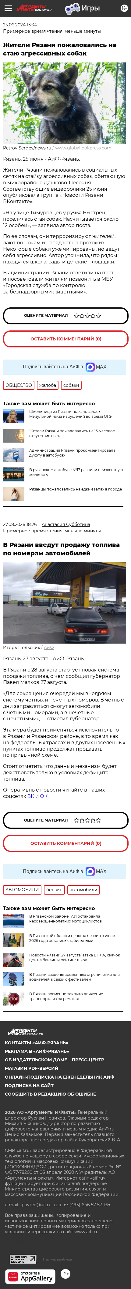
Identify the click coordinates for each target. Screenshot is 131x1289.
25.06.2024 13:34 (20, 25)
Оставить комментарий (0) (65, 339)
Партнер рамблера (57, 1259)
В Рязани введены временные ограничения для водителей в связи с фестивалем (74, 977)
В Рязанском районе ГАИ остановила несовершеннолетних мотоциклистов (65, 918)
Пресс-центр (88, 1060)
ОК (44, 796)
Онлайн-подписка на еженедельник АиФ (59, 1077)
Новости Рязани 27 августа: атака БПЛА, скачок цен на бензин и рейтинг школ (74, 957)
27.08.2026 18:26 (20, 524)
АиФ (49, 647)
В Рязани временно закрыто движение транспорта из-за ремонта (66, 996)
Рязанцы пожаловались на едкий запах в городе (75, 489)
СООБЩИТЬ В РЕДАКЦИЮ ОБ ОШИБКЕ (50, 1094)
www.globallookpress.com (83, 148)
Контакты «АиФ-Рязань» (36, 1043)
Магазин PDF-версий (31, 1068)
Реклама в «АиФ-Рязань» (37, 1051)
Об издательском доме (36, 1060)
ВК (30, 796)
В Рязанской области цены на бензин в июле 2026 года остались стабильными (72, 938)
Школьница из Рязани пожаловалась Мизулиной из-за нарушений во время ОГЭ (70, 414)
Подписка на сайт (29, 1085)
